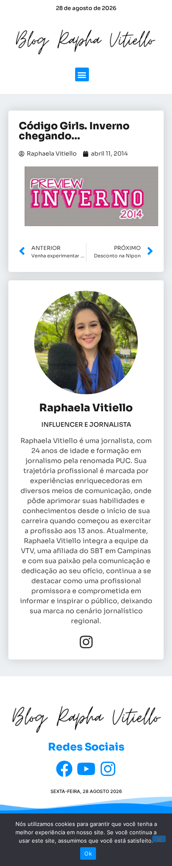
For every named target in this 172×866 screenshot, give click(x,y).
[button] (82, 74)
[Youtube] (86, 768)
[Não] (159, 839)
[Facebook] (64, 768)
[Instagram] (86, 641)
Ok (88, 853)
